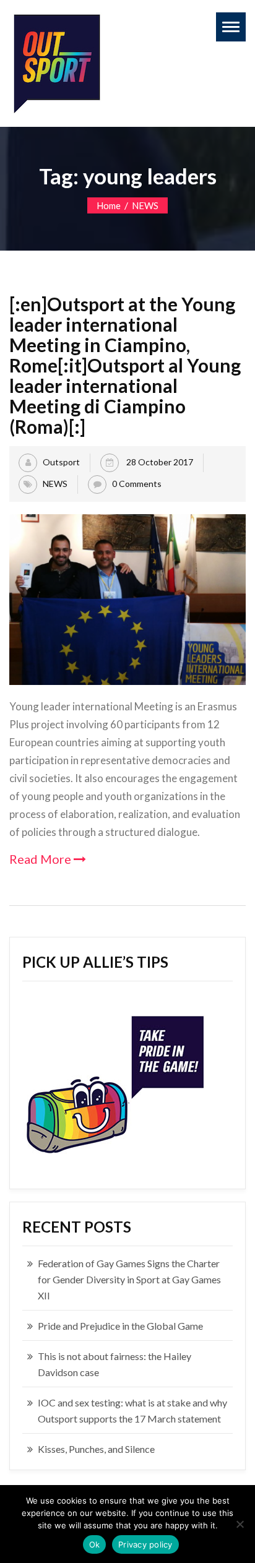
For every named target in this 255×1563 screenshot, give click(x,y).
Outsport (61, 461)
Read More (41, 858)
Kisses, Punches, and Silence (96, 1449)
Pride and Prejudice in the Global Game (120, 1326)
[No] (239, 1524)
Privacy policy (145, 1544)
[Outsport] (55, 61)
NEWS (145, 205)
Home (109, 205)
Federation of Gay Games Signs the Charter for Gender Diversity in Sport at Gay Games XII (129, 1279)
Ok (94, 1544)
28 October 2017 (158, 461)
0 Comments (137, 483)
